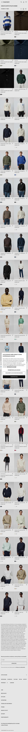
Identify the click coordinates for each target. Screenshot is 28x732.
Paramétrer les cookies (14, 370)
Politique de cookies (12, 367)
